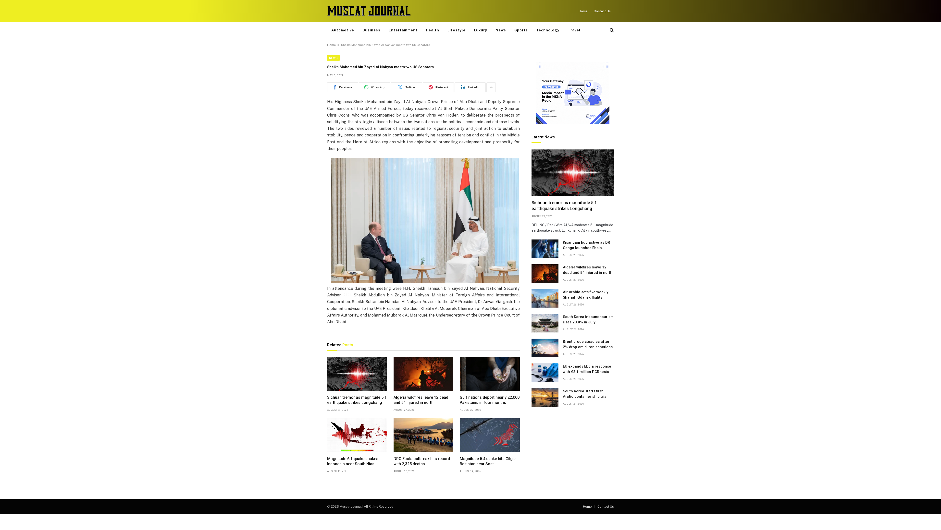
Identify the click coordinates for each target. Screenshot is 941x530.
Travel (574, 30)
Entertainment (403, 30)
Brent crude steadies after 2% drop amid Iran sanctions (588, 344)
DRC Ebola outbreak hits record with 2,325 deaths (422, 461)
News (500, 30)
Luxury (480, 30)
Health (432, 30)
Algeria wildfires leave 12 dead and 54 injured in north (421, 400)
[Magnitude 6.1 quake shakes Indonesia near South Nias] (357, 435)
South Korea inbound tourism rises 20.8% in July (588, 319)
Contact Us (602, 11)
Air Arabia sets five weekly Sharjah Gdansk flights (585, 294)
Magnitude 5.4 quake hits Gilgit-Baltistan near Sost (488, 461)
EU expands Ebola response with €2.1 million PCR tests (587, 369)
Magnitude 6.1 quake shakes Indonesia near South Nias (352, 461)
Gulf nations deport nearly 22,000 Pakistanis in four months (490, 400)
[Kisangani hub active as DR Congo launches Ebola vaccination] (545, 248)
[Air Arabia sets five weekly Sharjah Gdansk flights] (545, 298)
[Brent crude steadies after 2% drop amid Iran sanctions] (545, 348)
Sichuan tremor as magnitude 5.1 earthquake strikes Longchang (357, 400)
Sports (521, 30)
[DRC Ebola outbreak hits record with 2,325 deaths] (424, 435)
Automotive (342, 30)
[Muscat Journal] (369, 11)
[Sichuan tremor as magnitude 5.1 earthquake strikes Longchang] (357, 374)
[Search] (611, 30)
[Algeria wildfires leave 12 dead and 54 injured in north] (424, 374)
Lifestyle (456, 30)
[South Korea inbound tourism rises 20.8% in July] (545, 323)
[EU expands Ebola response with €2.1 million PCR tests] (545, 372)
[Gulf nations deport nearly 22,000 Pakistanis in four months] (490, 374)
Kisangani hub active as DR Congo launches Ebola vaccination (586, 245)
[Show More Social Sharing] (491, 87)
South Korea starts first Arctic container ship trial (585, 393)
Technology (547, 30)
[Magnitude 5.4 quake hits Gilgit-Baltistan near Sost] (490, 435)
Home (583, 11)
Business (371, 30)
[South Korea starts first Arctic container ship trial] (545, 397)
